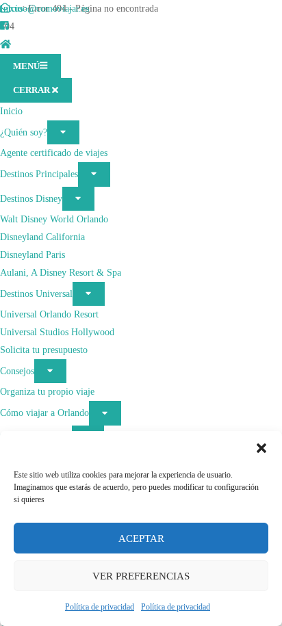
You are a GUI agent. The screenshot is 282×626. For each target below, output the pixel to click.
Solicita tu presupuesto (44, 349)
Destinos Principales (39, 173)
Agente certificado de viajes (53, 152)
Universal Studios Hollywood (57, 331)
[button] (261, 448)
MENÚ (26, 66)
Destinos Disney (31, 197)
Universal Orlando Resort (49, 314)
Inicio (11, 110)
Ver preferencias (141, 576)
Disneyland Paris (32, 254)
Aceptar (141, 538)
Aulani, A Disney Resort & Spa (60, 272)
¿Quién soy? (23, 131)
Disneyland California (42, 236)
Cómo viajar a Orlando (44, 412)
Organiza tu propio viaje (47, 391)
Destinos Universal (36, 292)
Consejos (17, 370)
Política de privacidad (99, 607)
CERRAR (32, 90)
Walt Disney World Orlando (54, 218)
